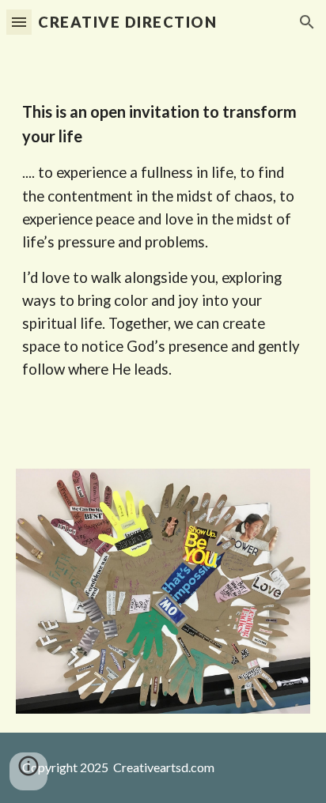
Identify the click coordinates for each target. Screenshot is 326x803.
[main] (163, 247)
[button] (19, 21)
